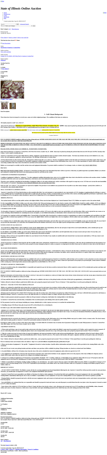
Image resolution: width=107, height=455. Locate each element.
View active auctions (6, 51)
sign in (7, 445)
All (9, 29)
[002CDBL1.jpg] (13, 108)
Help (7, 449)
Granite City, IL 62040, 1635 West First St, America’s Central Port (17, 56)
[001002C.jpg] (5, 108)
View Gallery (9, 99)
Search (3, 24)
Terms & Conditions (33, 449)
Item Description (6, 43)
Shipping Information (21, 449)
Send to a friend (12, 37)
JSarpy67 (3, 60)
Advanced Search (24, 24)
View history (4, 37)
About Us (11, 449)
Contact (3, 449)
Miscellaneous (15, 29)
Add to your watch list (22, 37)
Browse (3, 25)
